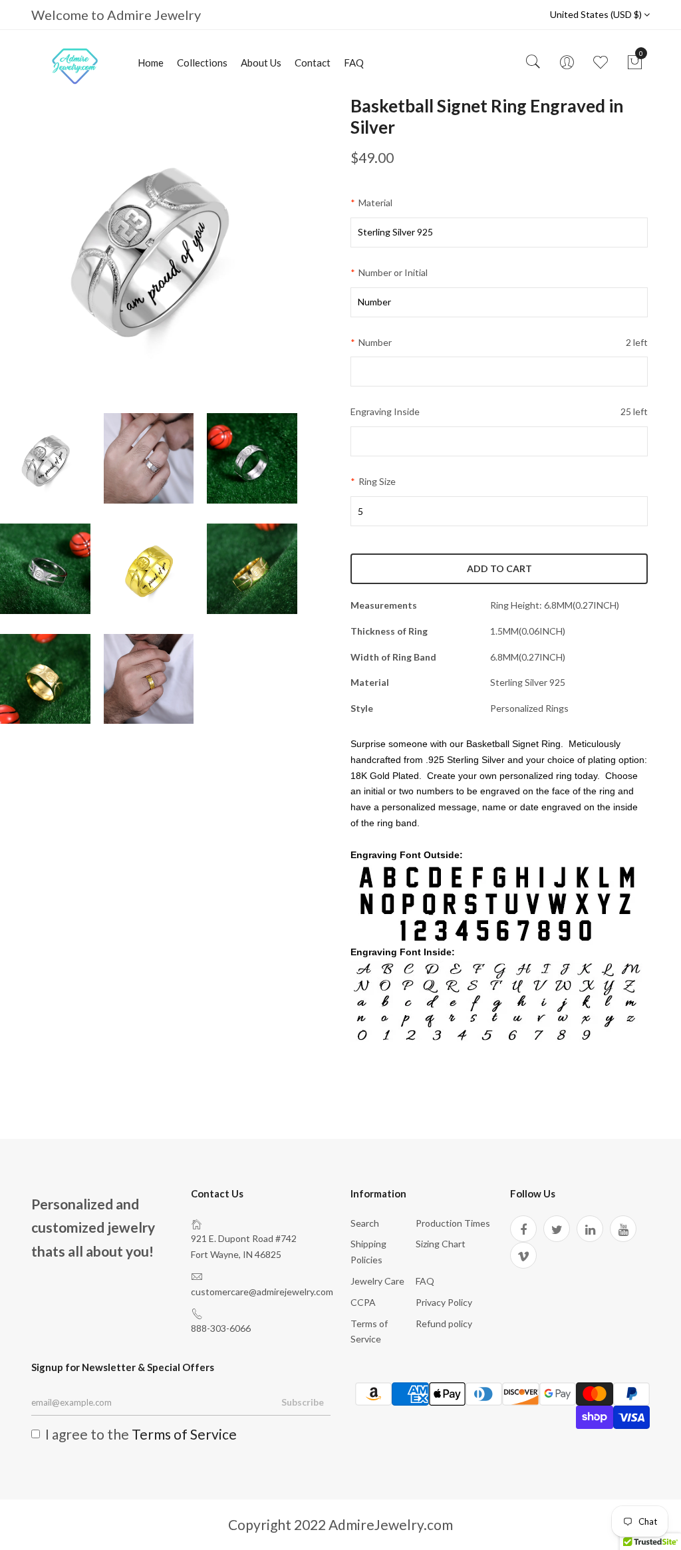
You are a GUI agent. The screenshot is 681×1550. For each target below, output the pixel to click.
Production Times (453, 1223)
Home (151, 63)
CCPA (363, 1302)
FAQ (354, 63)
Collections (202, 63)
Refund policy (444, 1323)
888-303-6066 (221, 1328)
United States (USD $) (597, 14)
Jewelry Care (377, 1281)
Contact (313, 63)
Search (364, 1223)
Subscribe (302, 1402)
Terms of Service (184, 1434)
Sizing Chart (441, 1243)
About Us (261, 63)
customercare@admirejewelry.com (262, 1291)
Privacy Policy (444, 1302)
